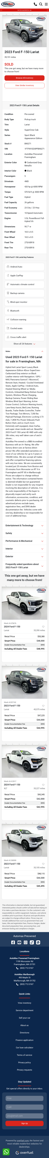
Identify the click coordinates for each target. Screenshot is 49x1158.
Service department (24, 1010)
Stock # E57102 (10, 702)
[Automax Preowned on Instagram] (24, 942)
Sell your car (24, 1018)
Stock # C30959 (10, 860)
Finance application (24, 1040)
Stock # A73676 (10, 623)
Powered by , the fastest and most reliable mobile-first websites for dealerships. (24, 1143)
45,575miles (39, 709)
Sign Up (24, 1123)
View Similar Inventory (24, 85)
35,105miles (39, 867)
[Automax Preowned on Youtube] (18, 942)
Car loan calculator (24, 1047)
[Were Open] (24, 10)
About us (24, 1025)
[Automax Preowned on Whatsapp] (37, 942)
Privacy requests (24, 1070)
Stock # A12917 (10, 781)
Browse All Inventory (24, 78)
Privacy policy (24, 1062)
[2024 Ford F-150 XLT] (24, 761)
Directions (24, 1032)
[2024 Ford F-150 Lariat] (24, 603)
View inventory (24, 1003)
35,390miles (39, 630)
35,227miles (39, 788)
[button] (35, 4)
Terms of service (24, 1055)
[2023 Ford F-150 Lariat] (24, 682)
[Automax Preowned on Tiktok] (31, 942)
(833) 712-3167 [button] (26, 968)
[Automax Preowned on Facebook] (12, 942)
